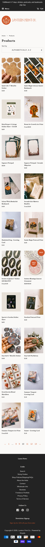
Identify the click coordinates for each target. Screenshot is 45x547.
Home (3, 36)
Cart (41, 9)
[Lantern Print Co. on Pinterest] (22, 510)
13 (36, 444)
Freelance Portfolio (22, 493)
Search (22, 471)
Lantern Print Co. (24, 530)
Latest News (22, 459)
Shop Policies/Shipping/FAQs (22, 477)
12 (31, 444)
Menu (6, 9)
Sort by (4, 46)
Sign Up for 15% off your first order (22, 523)
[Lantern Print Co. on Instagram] (27, 510)
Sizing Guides (23, 474)
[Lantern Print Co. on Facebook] (17, 510)
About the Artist (22, 480)
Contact (22, 483)
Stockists (22, 490)
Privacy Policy (23, 496)
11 (27, 444)
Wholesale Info (22, 486)
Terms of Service (22, 499)
